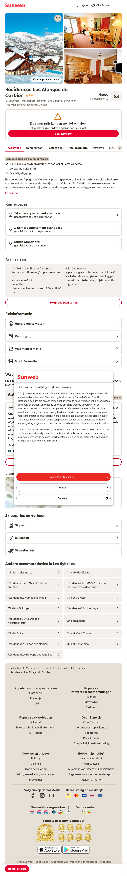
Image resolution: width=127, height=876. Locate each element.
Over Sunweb (91, 722)
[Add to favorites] (58, 18)
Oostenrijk (35, 693)
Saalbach (91, 707)
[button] (34, 48)
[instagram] (42, 797)
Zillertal (36, 722)
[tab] (14, 148)
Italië (36, 703)
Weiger (62, 487)
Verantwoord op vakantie (91, 727)
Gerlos (91, 696)
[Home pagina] (15, 5)
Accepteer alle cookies (62, 477)
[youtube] (51, 797)
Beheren (62, 498)
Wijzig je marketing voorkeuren (36, 774)
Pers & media (91, 738)
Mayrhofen (91, 702)
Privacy (35, 758)
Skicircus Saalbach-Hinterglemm (35, 727)
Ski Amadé (35, 732)
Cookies (35, 763)
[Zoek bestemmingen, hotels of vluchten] (76, 5)
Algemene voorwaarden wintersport (91, 774)
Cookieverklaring (36, 769)
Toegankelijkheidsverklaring (91, 743)
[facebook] (33, 797)
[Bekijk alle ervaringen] (105, 96)
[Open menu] (117, 5)
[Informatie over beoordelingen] (107, 99)
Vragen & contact (91, 758)
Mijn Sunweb (91, 763)
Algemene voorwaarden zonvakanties (91, 769)
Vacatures (91, 732)
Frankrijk (35, 698)
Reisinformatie (91, 779)
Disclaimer (35, 779)
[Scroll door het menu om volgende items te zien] (120, 148)
